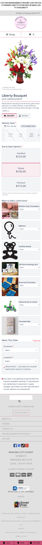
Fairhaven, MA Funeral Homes (14, 513)
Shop (12, 34)
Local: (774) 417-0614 (21, 463)
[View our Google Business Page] (19, 446)
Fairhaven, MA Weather (10, 521)
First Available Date (28, 126)
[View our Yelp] (27, 446)
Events (21, 496)
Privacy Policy (11, 532)
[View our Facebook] (15, 446)
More (5, 110)
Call (8, 542)
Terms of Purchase (27, 532)
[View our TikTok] (23, 446)
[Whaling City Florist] (21, 29)
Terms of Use (21, 536)
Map (22, 542)
